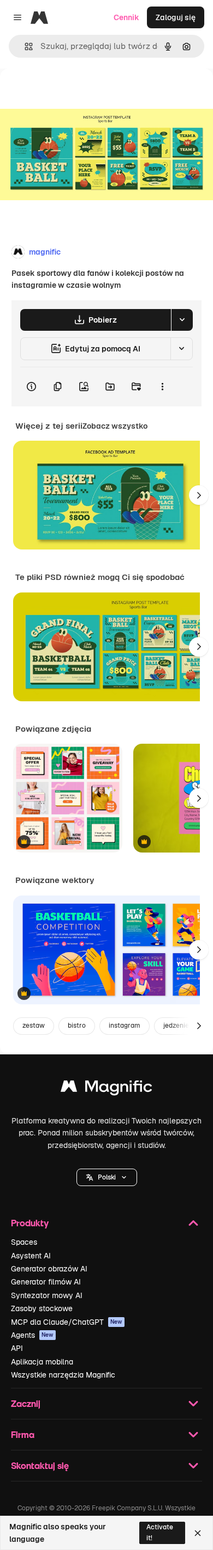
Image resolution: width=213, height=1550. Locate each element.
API (17, 1348)
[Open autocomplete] (24, 46)
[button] (106, 1177)
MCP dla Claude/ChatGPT (66, 1322)
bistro (77, 1025)
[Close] (198, 1533)
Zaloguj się (176, 17)
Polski (107, 1177)
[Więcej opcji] (162, 387)
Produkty (30, 1222)
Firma (22, 1434)
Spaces (24, 1242)
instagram (124, 1025)
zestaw (33, 1025)
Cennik (126, 17)
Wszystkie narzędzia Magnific (63, 1375)
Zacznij (25, 1403)
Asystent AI (31, 1256)
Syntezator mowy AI (46, 1295)
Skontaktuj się (40, 1465)
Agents (32, 1335)
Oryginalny (75, 93)
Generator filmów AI (46, 1282)
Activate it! (159, 1532)
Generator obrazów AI (49, 1269)
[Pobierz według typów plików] (182, 320)
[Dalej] (199, 495)
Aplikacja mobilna (42, 1362)
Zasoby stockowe (42, 1308)
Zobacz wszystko (114, 426)
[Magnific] (106, 1088)
